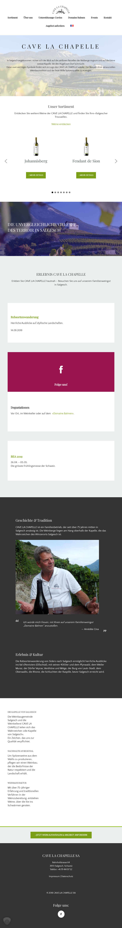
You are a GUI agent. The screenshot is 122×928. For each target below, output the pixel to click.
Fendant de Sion (86, 160)
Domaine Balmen (76, 17)
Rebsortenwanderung (25, 317)
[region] (61, 65)
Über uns (28, 17)
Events (94, 17)
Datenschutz (67, 876)
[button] (5, 161)
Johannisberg (36, 160)
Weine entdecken (61, 124)
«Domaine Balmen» (63, 413)
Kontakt (108, 17)
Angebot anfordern (55, 25)
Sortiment (13, 17)
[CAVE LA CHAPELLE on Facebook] (61, 914)
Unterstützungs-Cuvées (50, 17)
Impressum (54, 876)
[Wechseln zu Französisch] (72, 26)
